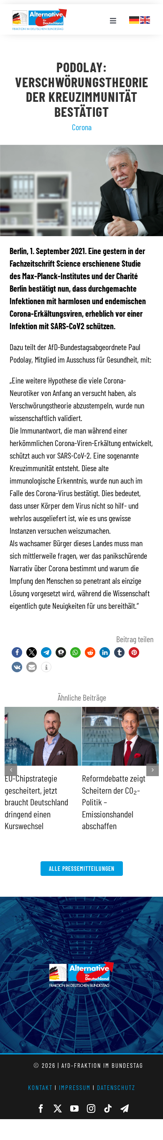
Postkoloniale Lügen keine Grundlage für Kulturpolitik (113, 789)
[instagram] (91, 1096)
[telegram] (124, 1096)
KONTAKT (40, 1075)
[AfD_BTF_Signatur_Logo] (40, 13)
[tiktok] (108, 1096)
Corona (82, 127)
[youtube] (74, 1096)
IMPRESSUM (75, 1075)
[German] (134, 19)
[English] (145, 19)
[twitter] (57, 1096)
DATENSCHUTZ (116, 1075)
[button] (17, 652)
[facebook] (41, 1096)
